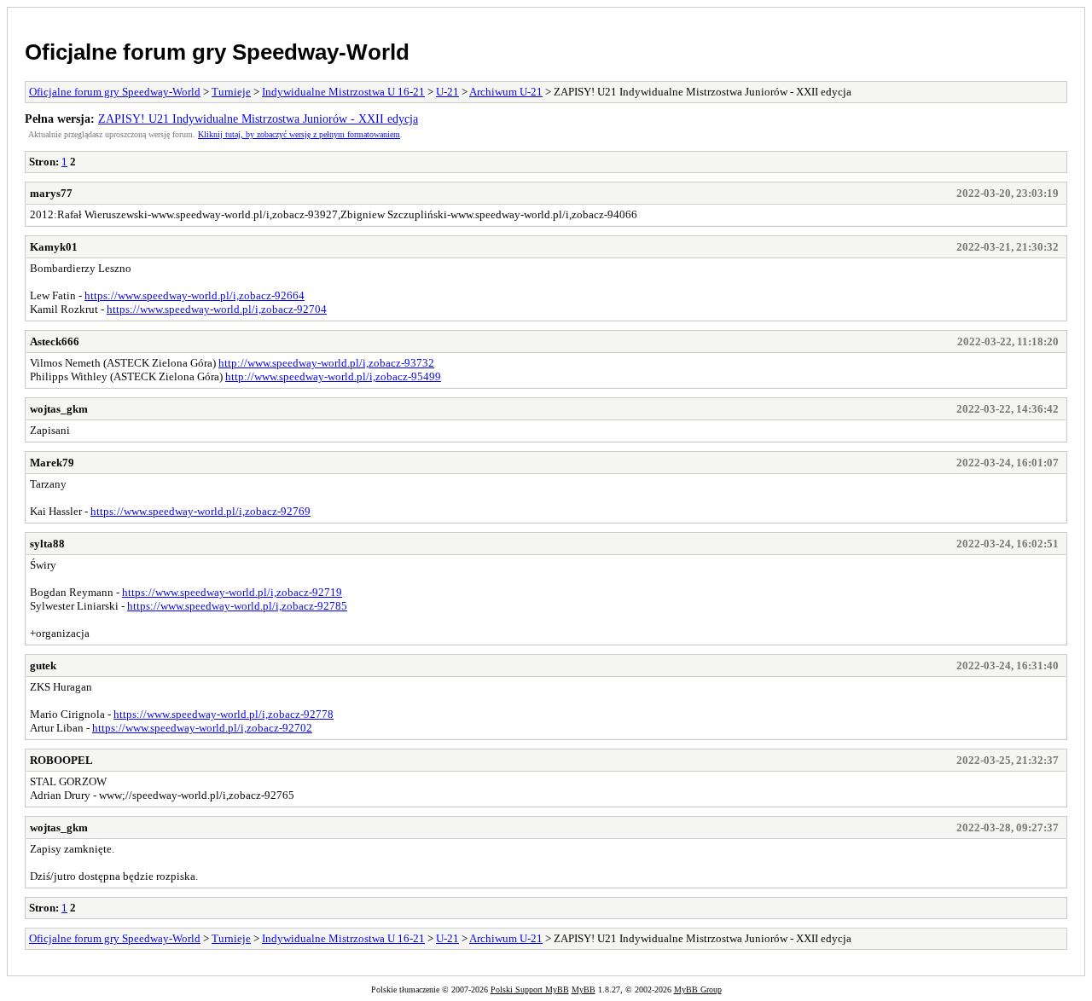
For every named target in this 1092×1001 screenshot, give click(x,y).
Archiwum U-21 (506, 91)
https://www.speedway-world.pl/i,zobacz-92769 (200, 511)
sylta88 (47, 543)
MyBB (583, 989)
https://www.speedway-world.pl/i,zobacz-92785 (237, 605)
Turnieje (231, 91)
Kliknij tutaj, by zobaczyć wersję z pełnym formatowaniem (299, 134)
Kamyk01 (54, 246)
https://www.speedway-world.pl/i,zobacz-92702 (202, 727)
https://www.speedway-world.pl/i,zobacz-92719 (232, 592)
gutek (43, 665)
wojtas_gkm (59, 408)
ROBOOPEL (61, 760)
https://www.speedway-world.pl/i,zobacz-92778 (223, 714)
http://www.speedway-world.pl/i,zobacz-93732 (326, 362)
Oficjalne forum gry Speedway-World (217, 52)
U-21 (447, 91)
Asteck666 (54, 341)
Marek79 (52, 462)
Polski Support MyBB (530, 989)
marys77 (51, 193)
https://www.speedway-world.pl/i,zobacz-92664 (194, 295)
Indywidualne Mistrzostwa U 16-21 (343, 91)
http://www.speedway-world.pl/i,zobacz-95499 (333, 376)
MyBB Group (698, 989)
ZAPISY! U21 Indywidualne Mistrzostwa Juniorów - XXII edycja (258, 118)
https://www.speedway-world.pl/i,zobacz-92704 (217, 309)
